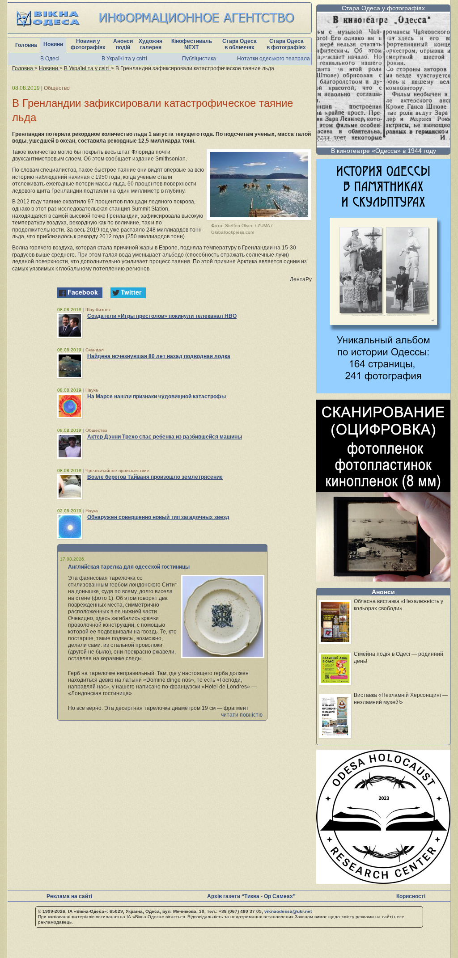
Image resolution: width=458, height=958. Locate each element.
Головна (26, 45)
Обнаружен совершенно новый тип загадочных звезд (158, 517)
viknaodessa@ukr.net (288, 911)
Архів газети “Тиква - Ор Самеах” (251, 896)
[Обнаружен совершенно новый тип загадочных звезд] (70, 526)
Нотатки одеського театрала (273, 58)
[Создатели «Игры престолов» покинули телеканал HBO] (70, 325)
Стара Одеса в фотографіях (286, 44)
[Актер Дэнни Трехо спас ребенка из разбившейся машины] (70, 446)
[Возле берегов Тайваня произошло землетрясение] (70, 486)
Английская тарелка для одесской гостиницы (129, 567)
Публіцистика (199, 58)
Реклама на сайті (69, 896)
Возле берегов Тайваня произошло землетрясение (155, 477)
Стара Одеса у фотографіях (383, 8)
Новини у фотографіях (88, 44)
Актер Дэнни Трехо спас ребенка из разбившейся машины (164, 437)
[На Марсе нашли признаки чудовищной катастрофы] (70, 406)
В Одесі (49, 58)
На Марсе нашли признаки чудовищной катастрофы (156, 396)
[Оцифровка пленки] (383, 579)
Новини (53, 44)
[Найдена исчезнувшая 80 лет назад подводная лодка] (70, 366)
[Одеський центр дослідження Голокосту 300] (383, 881)
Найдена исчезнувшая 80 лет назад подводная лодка (158, 356)
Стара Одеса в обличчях (239, 44)
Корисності (410, 896)
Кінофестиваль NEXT (191, 44)
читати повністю (242, 715)
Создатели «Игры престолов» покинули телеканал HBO (162, 316)
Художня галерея (150, 44)
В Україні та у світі (124, 58)
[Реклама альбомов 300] (383, 391)
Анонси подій (123, 44)
